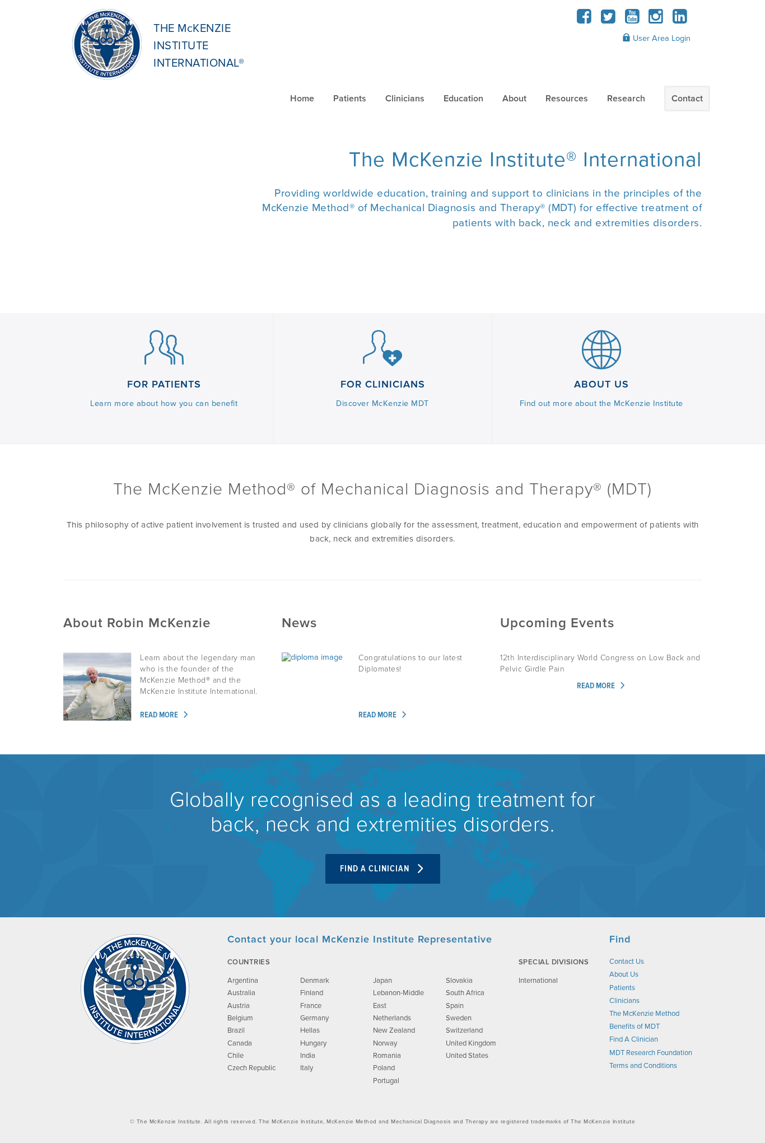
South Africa (465, 992)
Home (302, 98)
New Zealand (394, 1030)
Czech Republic (251, 1067)
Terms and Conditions (643, 1065)
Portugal (386, 1080)
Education (463, 98)
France (310, 1005)
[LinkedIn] (680, 20)
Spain (455, 1005)
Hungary (313, 1043)
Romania (387, 1055)
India (307, 1055)
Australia (241, 992)
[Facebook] (584, 20)
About (514, 98)
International (538, 980)
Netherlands (392, 1018)
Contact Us (626, 961)
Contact (687, 98)
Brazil (236, 1030)
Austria (238, 1005)
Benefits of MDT (634, 1026)
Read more (160, 715)
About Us (623, 974)
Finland (311, 992)
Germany (314, 1018)
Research (626, 98)
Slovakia (459, 980)
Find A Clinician (376, 869)
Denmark (314, 980)
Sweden (459, 1018)
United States (467, 1055)
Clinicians (405, 98)
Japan (382, 980)
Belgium (240, 1018)
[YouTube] (632, 20)
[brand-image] (135, 989)
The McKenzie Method (644, 1013)
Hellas (310, 1030)
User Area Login (661, 38)
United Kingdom (471, 1043)
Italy (306, 1067)
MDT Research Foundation (650, 1052)
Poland (384, 1067)
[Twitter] (608, 20)
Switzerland (464, 1030)
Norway (385, 1043)
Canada (239, 1043)
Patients (349, 98)
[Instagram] (656, 20)
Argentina (242, 980)
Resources (566, 98)
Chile (235, 1055)
